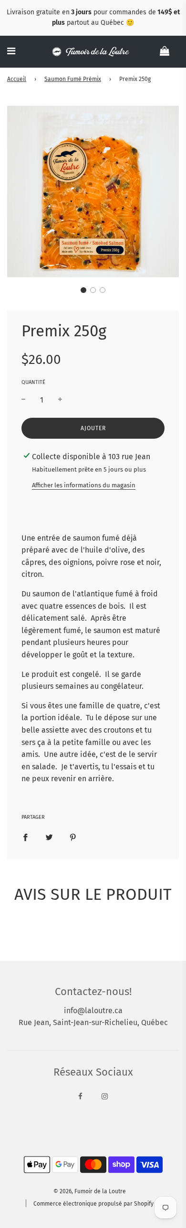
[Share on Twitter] (49, 837)
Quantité (33, 382)
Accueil (16, 79)
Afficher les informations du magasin (83, 485)
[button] (83, 290)
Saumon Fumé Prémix (72, 79)
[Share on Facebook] (25, 837)
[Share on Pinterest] (73, 837)
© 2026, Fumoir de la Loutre (89, 1191)
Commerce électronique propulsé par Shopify (93, 1203)
